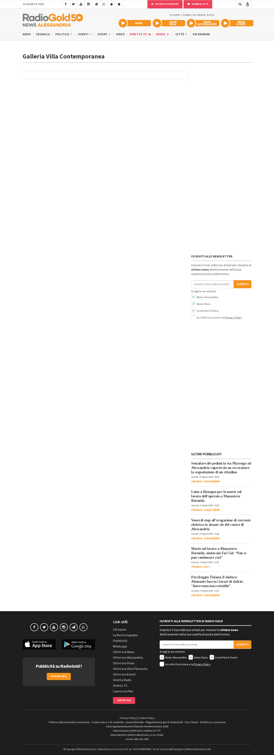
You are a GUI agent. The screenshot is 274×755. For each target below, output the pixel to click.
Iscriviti (242, 284)
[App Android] (111, 4)
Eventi (83, 34)
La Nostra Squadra (125, 635)
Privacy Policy (233, 318)
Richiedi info (59, 676)
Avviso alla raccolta (137, 739)
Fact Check (191, 722)
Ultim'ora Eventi (124, 674)
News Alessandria (207, 297)
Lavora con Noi (123, 691)
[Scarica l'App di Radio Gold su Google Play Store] (78, 644)
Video (120, 34)
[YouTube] (81, 4)
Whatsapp (120, 646)
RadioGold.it (90, 749)
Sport (102, 34)
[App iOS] (119, 4)
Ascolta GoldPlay (167, 4)
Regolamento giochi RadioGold (164, 722)
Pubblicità (120, 641)
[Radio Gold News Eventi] (237, 23)
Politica (62, 34)
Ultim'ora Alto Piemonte (130, 669)
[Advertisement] (221, 96)
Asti (206, 567)
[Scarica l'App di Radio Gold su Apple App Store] (39, 644)
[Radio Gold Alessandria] (53, 19)
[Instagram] (88, 4)
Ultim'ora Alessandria (128, 657)
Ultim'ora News (124, 652)
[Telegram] (96, 4)
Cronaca (43, 34)
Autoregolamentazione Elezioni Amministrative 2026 (137, 727)
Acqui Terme (212, 510)
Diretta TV (139, 34)
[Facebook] (65, 4)
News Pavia (203, 304)
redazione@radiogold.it (172, 749)
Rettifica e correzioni (212, 722)
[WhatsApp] (104, 4)
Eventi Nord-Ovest (207, 311)
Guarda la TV (199, 4)
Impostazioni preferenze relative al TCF (137, 731)
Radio (161, 34)
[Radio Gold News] (135, 23)
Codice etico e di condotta (108, 722)
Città (180, 34)
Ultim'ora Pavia (123, 663)
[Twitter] (73, 4)
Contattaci (124, 700)
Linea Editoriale (135, 722)
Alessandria (212, 481)
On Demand (201, 34)
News (27, 34)
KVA (209, 749)
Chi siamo (119, 629)
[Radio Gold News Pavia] (169, 23)
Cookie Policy (146, 718)
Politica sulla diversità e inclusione (69, 722)
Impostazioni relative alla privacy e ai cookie (137, 735)
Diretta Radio (122, 680)
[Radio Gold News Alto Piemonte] (203, 23)
